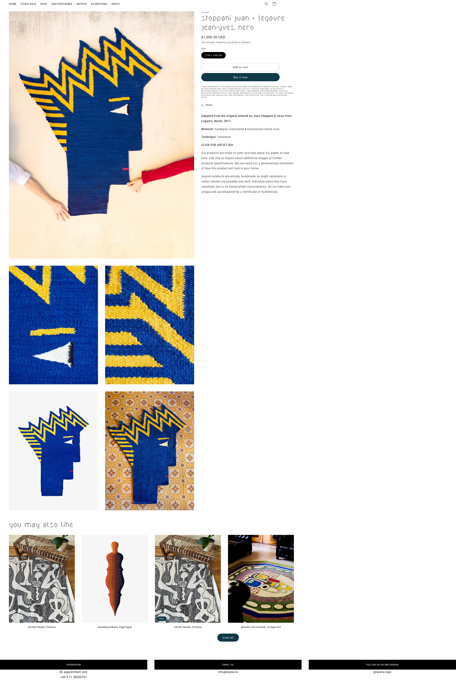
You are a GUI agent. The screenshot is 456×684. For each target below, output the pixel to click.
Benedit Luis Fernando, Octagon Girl (261, 627)
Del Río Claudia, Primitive (42, 627)
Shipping (221, 42)
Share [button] (208, 105)
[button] (266, 4)
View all (228, 637)
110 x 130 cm (213, 55)
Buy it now (241, 77)
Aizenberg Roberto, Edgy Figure (115, 627)
